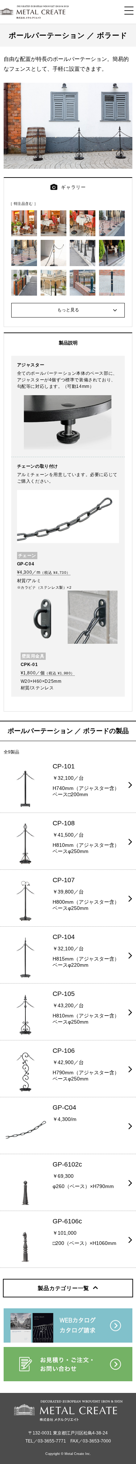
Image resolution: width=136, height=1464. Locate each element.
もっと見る (68, 309)
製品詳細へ (12, 760)
